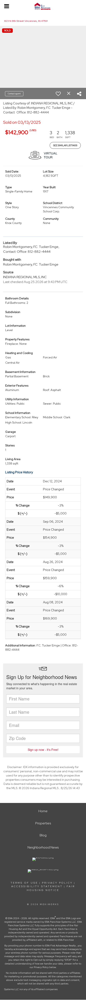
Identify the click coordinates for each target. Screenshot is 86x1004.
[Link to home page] (43, 6)
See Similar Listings (65, 145)
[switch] (58, 93)
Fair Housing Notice (51, 888)
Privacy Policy (57, 882)
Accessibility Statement (37, 886)
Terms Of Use (24, 882)
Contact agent (14, 93)
